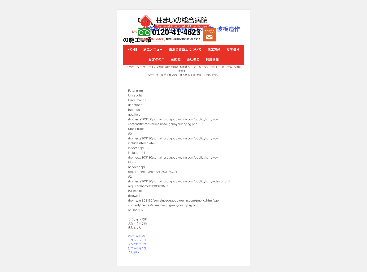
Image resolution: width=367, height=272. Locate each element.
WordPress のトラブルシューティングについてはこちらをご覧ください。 (138, 244)
